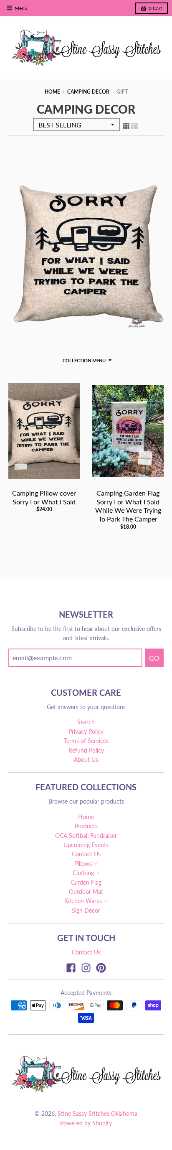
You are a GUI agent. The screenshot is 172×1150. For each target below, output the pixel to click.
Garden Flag (86, 882)
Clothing (83, 872)
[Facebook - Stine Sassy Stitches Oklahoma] (71, 968)
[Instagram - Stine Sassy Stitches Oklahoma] (86, 968)
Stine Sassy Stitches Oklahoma (97, 1113)
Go (154, 658)
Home (52, 92)
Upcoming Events (86, 844)
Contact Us (86, 853)
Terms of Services (86, 740)
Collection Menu (84, 360)
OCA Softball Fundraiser (86, 835)
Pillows (83, 863)
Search (86, 721)
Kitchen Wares (83, 900)
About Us (86, 759)
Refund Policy (86, 750)
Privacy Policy (86, 731)
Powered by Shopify (86, 1123)
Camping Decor (88, 92)
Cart (155, 8)
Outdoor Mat (86, 891)
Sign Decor (86, 910)
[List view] (134, 125)
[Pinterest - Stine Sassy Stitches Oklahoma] (101, 968)
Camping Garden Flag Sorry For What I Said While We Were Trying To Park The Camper (128, 506)
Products (86, 825)
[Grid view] (126, 125)
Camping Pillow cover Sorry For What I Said (44, 497)
